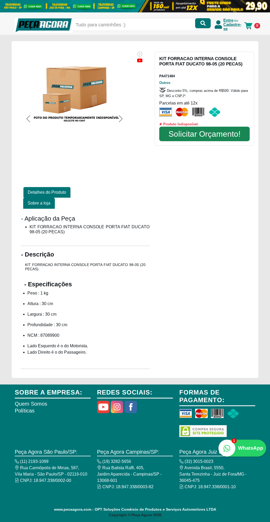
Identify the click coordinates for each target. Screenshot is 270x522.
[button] (28, 118)
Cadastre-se (232, 26)
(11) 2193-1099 (34, 461)
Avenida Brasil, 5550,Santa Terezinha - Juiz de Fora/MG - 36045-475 (213, 474)
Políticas (25, 411)
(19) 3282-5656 (116, 461)
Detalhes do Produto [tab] (47, 192)
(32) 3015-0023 (198, 461)
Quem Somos (31, 404)
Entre (228, 20)
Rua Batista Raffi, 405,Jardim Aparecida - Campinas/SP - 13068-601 (129, 474)
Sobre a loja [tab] (39, 203)
